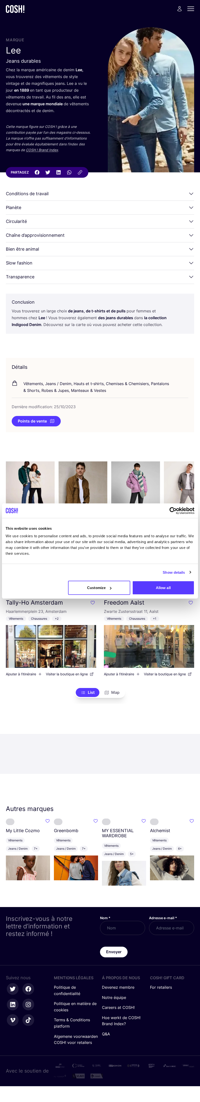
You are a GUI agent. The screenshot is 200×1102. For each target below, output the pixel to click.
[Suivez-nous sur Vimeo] (13, 1020)
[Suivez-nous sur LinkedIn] (13, 1004)
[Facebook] (37, 172)
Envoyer (113, 951)
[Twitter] (47, 172)
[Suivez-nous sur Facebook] (28, 989)
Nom (105, 918)
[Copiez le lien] (80, 172)
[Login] (179, 9)
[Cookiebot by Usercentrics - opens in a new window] (173, 510)
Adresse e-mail (163, 918)
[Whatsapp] (69, 172)
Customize (96, 588)
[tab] (88, 692)
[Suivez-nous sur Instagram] (28, 1004)
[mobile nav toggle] (192, 9)
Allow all (163, 588)
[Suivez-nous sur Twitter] (13, 989)
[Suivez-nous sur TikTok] (28, 1020)
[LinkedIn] (58, 172)
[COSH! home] (15, 9)
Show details (174, 572)
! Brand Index (42, 150)
